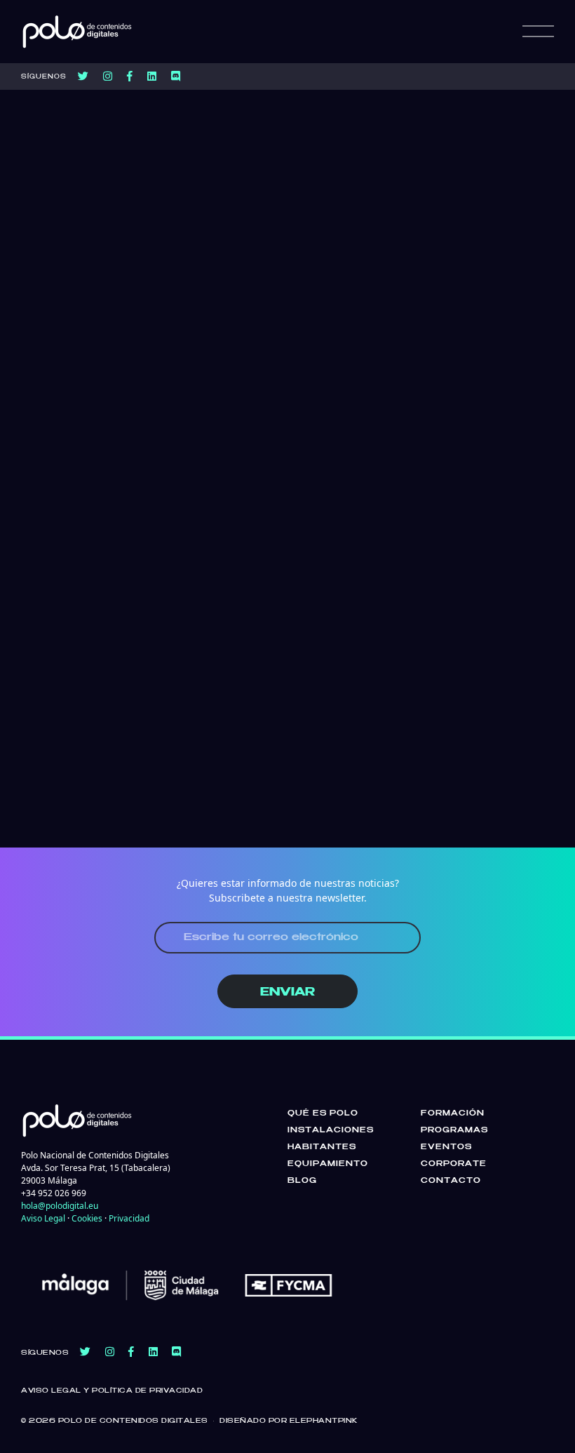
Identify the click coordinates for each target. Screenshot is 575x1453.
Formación (453, 1113)
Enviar (287, 992)
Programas (454, 1130)
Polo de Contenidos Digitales (133, 1421)
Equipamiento (328, 1163)
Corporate (454, 1163)
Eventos (446, 1147)
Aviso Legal (43, 1218)
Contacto (451, 1180)
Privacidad (129, 1218)
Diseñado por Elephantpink (288, 1421)
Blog (302, 1180)
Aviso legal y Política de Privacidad (112, 1391)
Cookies (87, 1218)
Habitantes (322, 1147)
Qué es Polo (323, 1113)
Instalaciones (331, 1130)
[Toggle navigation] (538, 31)
